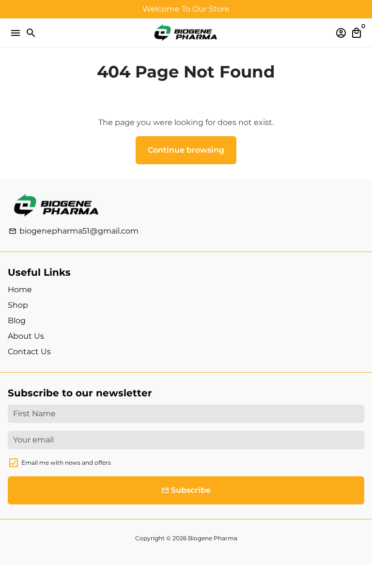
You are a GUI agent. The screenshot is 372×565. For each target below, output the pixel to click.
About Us (26, 336)
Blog (17, 320)
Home (20, 289)
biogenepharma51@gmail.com (74, 230)
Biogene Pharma (212, 538)
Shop (18, 305)
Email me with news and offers (66, 462)
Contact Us (29, 351)
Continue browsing (186, 150)
